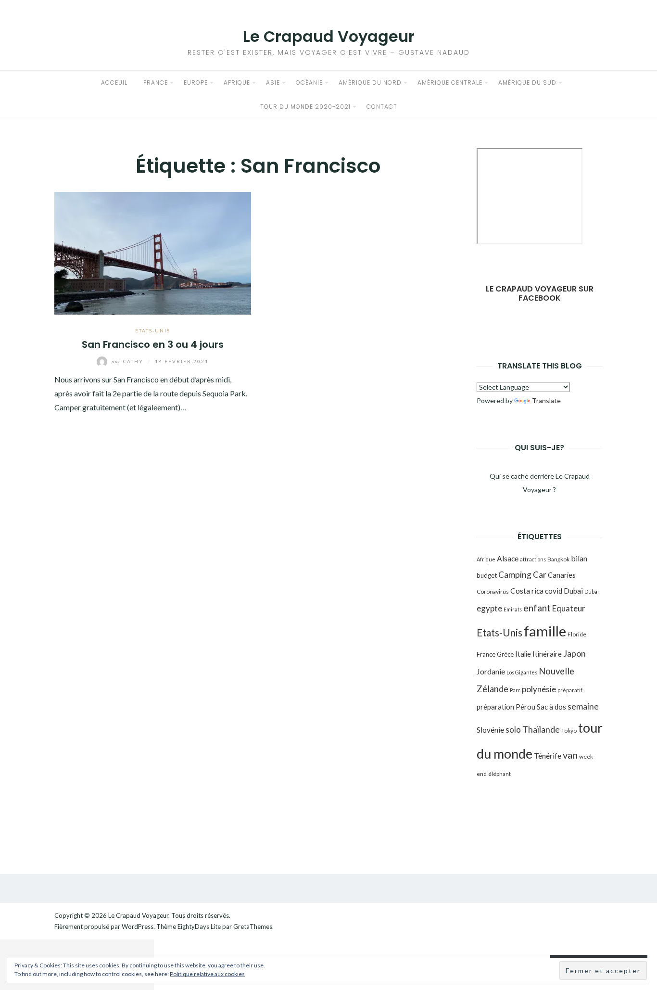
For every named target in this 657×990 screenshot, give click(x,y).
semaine (583, 706)
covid (553, 590)
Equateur (568, 608)
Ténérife (547, 755)
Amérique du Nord (370, 82)
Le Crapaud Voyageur (329, 36)
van (570, 755)
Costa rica (526, 590)
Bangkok (558, 559)
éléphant (499, 773)
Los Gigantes (521, 672)
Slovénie (490, 729)
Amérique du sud (527, 82)
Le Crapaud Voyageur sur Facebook (540, 293)
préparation (495, 706)
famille (545, 630)
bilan (579, 558)
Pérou (525, 706)
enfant (537, 607)
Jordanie (491, 671)
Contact (381, 106)
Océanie (309, 82)
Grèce (505, 654)
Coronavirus (493, 591)
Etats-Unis (152, 330)
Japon (574, 653)
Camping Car (522, 575)
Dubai (573, 590)
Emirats (513, 609)
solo (513, 729)
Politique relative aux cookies (207, 973)
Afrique (237, 82)
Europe (196, 82)
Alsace (507, 558)
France (155, 82)
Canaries (562, 575)
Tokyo (569, 730)
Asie (273, 82)
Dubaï (591, 591)
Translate (546, 400)
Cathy (128, 361)
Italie (523, 653)
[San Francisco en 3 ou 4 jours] (152, 251)
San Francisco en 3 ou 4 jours (153, 344)
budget (487, 575)
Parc (515, 690)
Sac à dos (551, 706)
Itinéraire (547, 653)
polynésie (539, 689)
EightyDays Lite (199, 926)
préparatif (569, 690)
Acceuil (114, 82)
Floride (577, 634)
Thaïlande (541, 729)
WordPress (137, 926)
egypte (489, 608)
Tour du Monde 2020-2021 (305, 106)
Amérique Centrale (449, 82)
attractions (533, 559)
